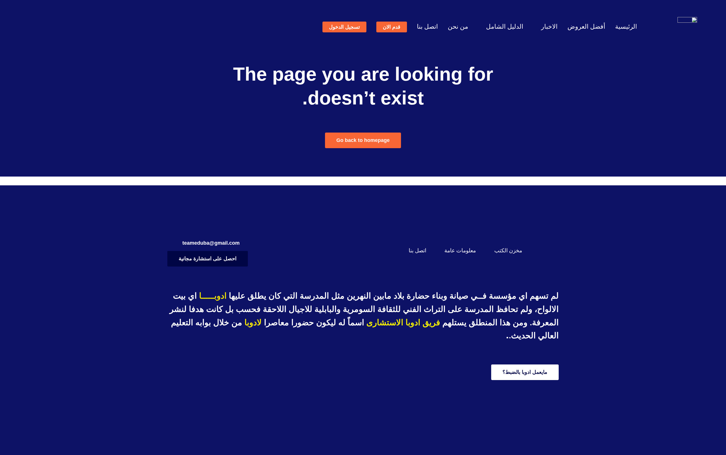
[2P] (687, 20)
